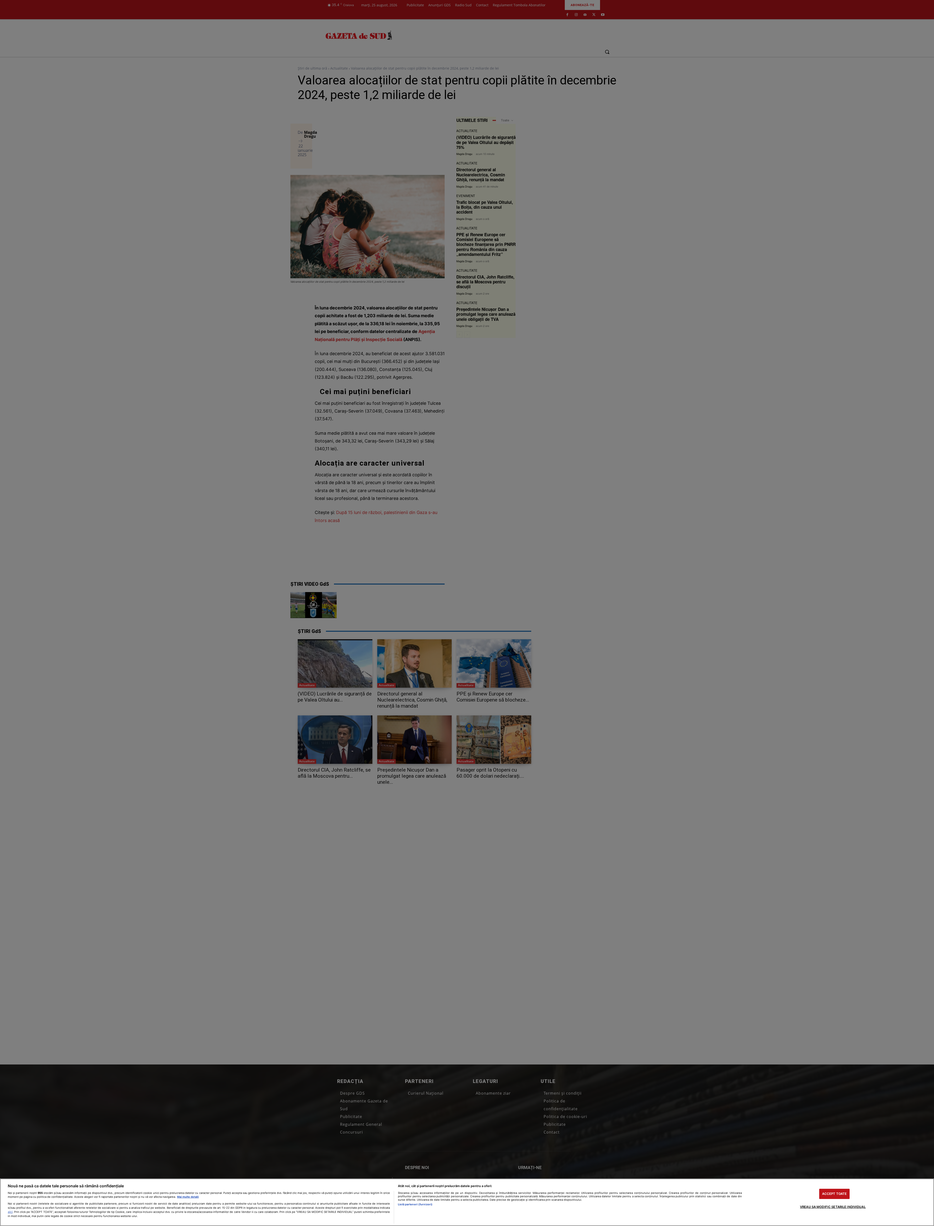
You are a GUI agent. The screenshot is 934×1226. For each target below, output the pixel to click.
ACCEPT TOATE (834, 1194)
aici (10, 1212)
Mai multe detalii (188, 1197)
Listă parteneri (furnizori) (415, 1204)
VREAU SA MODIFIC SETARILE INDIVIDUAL (833, 1207)
